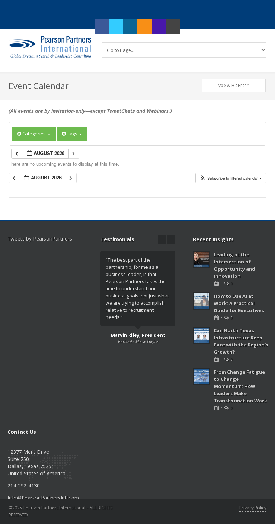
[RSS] (145, 26)
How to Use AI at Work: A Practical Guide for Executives (239, 303)
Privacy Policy (252, 508)
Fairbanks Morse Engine (138, 341)
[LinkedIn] (130, 26)
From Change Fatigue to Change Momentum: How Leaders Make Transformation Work (240, 386)
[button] (231, 178)
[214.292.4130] (159, 26)
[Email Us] (173, 26)
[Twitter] (116, 26)
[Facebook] (102, 26)
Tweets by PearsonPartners (40, 238)
